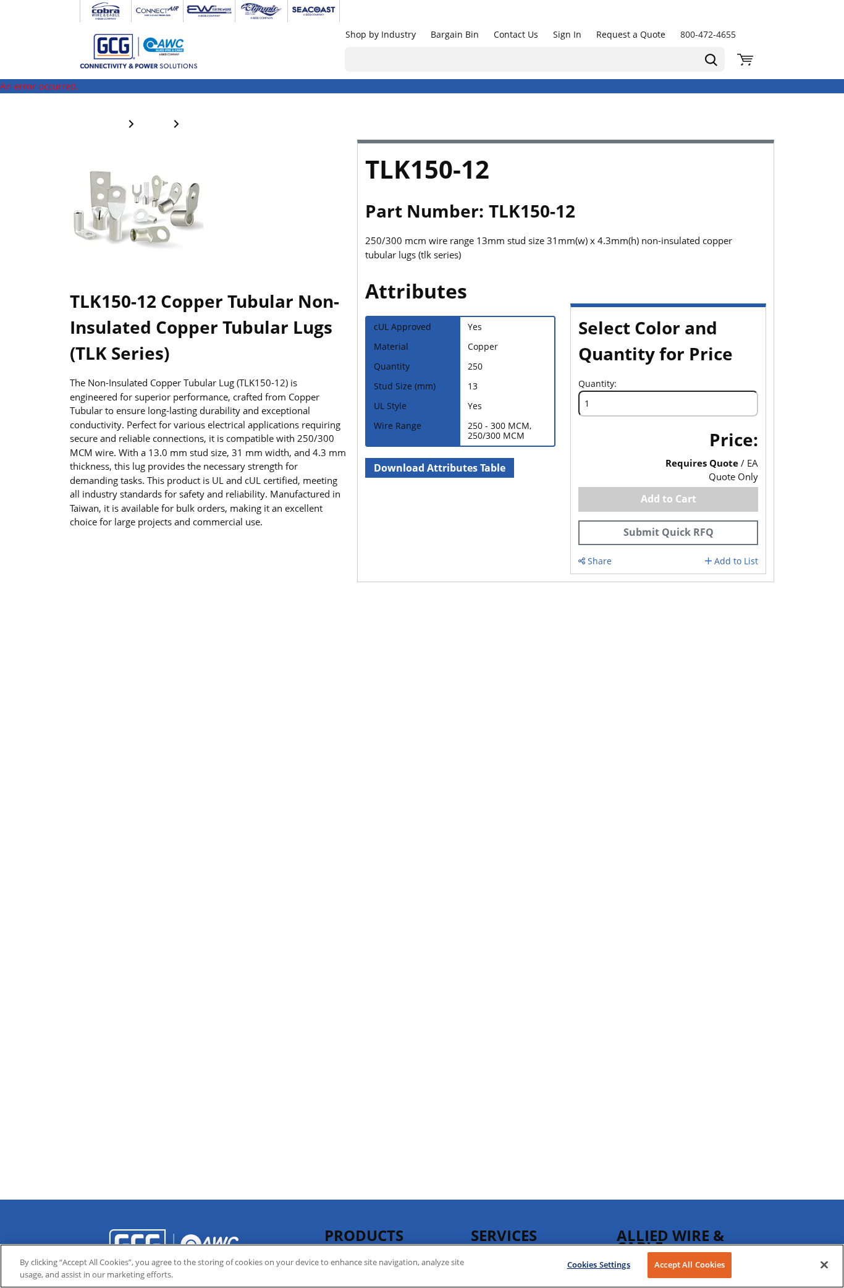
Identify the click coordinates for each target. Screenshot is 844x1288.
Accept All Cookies (689, 1264)
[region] (422, 1266)
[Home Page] (151, 51)
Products (363, 1235)
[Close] (824, 1264)
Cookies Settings (598, 1264)
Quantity (596, 384)
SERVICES (504, 1235)
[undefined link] (106, 11)
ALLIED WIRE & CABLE (670, 1241)
